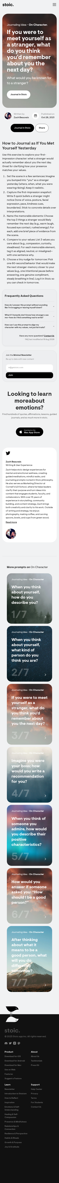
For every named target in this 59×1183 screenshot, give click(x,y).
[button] (54, 4)
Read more (11, 522)
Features (9, 1074)
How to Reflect (11, 1098)
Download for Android (15, 1061)
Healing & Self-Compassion (11, 1116)
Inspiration (9, 1103)
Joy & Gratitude (12, 1147)
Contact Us (49, 336)
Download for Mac (13, 1065)
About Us (35, 1057)
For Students (37, 1103)
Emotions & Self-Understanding (12, 1108)
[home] (8, 4)
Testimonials (36, 1061)
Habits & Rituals (12, 1138)
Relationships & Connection (12, 1127)
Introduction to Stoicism (16, 1094)
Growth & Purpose (13, 1143)
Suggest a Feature (13, 1079)
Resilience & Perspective (16, 1134)
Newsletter (10, 1089)
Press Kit (35, 1065)
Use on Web (10, 1070)
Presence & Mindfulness (16, 1122)
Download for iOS (13, 1057)
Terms (34, 1098)
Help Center (36, 1089)
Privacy (34, 1094)
